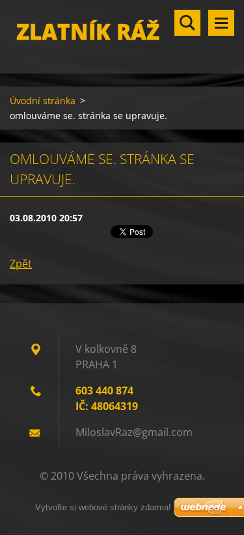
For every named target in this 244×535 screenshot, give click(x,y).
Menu (221, 23)
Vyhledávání (187, 23)
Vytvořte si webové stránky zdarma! (103, 507)
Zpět (21, 263)
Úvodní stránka (42, 100)
